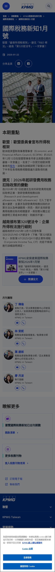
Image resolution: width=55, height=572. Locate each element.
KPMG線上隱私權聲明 (32, 543)
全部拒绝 (28, 557)
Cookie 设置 (27, 549)
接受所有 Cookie (27, 566)
